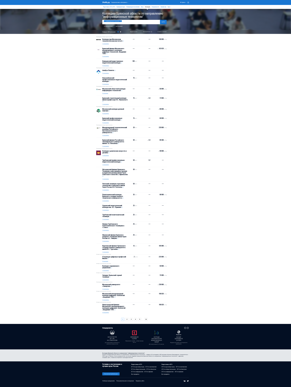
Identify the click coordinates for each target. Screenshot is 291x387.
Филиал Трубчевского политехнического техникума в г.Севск (113, 225)
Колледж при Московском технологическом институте (112, 40)
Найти (163, 22)
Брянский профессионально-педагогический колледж (112, 119)
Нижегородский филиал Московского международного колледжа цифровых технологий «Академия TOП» (113, 307)
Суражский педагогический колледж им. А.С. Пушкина (112, 206)
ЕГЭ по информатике (137, 371)
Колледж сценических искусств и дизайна (114, 152)
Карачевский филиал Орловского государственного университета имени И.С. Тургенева (114, 247)
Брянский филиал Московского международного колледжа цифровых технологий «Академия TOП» (114, 51)
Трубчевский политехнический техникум (113, 215)
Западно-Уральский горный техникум (112, 276)
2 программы (105, 135)
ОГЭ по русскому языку (168, 366)
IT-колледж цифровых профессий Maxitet (114, 257)
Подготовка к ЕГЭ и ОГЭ (109, 7)
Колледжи (147, 7)
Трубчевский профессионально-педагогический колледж (113, 161)
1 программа (105, 43)
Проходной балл (146, 31)
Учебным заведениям (108, 381)
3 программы (105, 56)
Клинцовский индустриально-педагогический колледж (112, 62)
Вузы (142, 7)
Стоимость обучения (161, 31)
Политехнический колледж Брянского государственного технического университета (112, 196)
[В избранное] (123, 40)
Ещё (169, 7)
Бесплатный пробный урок (111, 373)
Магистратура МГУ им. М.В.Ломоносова (112, 338)
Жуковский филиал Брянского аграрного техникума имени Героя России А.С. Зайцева (114, 236)
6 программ (105, 261)
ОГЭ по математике (181, 366)
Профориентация (120, 7)
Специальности (155, 7)
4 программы (105, 84)
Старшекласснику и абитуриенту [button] (119, 2)
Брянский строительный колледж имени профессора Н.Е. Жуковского (115, 99)
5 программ (105, 93)
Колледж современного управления (110, 267)
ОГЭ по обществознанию (168, 369)
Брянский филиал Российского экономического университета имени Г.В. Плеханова (113, 141)
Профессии (163, 7)
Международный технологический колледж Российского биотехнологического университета (114, 130)
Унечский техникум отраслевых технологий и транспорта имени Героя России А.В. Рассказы (113, 185)
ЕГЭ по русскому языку (137, 366)
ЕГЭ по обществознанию (138, 369)
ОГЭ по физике (179, 371)
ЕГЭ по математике (151, 366)
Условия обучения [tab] (108, 26)
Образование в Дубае (134, 337)
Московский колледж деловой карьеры (113, 110)
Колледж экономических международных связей (156, 339)
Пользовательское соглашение (125, 381)
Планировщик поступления (132, 7)
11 (146, 319)
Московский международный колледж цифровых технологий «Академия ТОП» (113, 295)
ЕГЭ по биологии (151, 369)
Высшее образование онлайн (179, 338)
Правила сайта (140, 381)
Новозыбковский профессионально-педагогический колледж (114, 79)
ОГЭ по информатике (167, 371)
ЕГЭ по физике (148, 371)
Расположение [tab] (119, 26)
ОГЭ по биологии (181, 369)
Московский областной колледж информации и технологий (113, 89)
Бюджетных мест (133, 31)
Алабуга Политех (108, 70)
